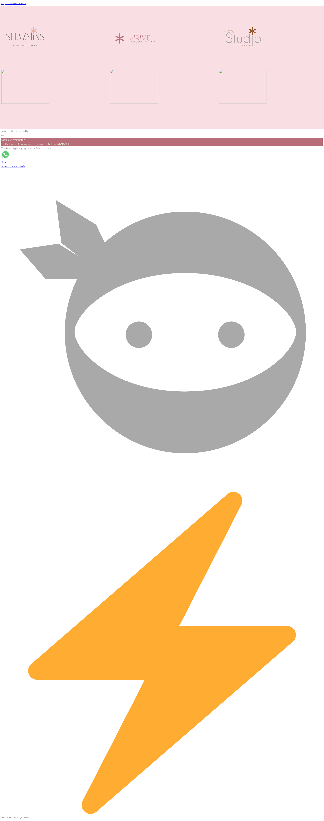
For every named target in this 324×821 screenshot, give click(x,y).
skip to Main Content (13, 3)
